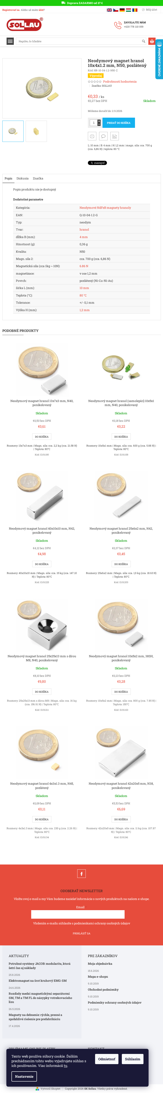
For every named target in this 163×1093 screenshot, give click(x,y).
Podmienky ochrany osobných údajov (115, 1002)
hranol (84, 229)
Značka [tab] (38, 178)
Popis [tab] (8, 178)
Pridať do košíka (119, 122)
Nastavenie (24, 1076)
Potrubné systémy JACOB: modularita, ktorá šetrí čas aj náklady (39, 966)
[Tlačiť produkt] (92, 136)
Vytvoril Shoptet (50, 1088)
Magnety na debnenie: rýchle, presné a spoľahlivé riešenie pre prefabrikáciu (35, 1017)
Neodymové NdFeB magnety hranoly (105, 208)
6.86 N (84, 266)
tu (65, 1065)
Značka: (102, 85)
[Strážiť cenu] (114, 136)
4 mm (84, 237)
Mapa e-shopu (98, 977)
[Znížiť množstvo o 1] (99, 124)
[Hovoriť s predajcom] (103, 136)
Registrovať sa (11, 9)
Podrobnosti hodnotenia (120, 81)
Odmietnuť (106, 1059)
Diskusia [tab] (23, 178)
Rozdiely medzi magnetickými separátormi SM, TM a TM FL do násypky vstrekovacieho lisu (40, 997)
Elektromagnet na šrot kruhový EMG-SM (38, 981)
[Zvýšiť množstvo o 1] (99, 121)
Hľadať (145, 41)
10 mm (84, 288)
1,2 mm (85, 310)
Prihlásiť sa (81, 933)
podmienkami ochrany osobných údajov (102, 923)
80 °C (83, 295)
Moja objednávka (100, 964)
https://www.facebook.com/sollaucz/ (81, 873)
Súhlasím (132, 1059)
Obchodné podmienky (103, 989)
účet (41, 9)
